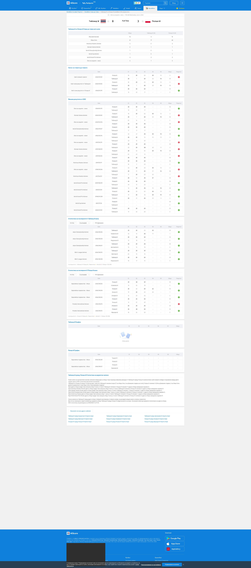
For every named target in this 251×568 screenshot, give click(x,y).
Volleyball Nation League (124, 540)
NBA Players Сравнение (161, 560)
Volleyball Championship (110, 540)
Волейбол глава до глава (92, 12)
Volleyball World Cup (97, 540)
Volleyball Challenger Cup (139, 540)
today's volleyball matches (81, 538)
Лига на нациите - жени (116, 15)
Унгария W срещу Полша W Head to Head (79, 421)
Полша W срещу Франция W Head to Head (156, 421)
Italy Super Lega (151, 540)
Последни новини (130, 560)
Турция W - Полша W (102, 560)
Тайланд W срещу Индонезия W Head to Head (119, 416)
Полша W (156, 21)
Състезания (83, 223)
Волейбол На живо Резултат (75, 12)
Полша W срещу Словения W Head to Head (118, 418)
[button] (162, 8)
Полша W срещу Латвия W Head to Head (156, 418)
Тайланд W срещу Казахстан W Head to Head (80, 416)
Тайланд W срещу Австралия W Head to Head (157, 416)
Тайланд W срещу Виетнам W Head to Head (80, 418)
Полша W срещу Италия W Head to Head (117, 421)
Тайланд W (94, 21)
